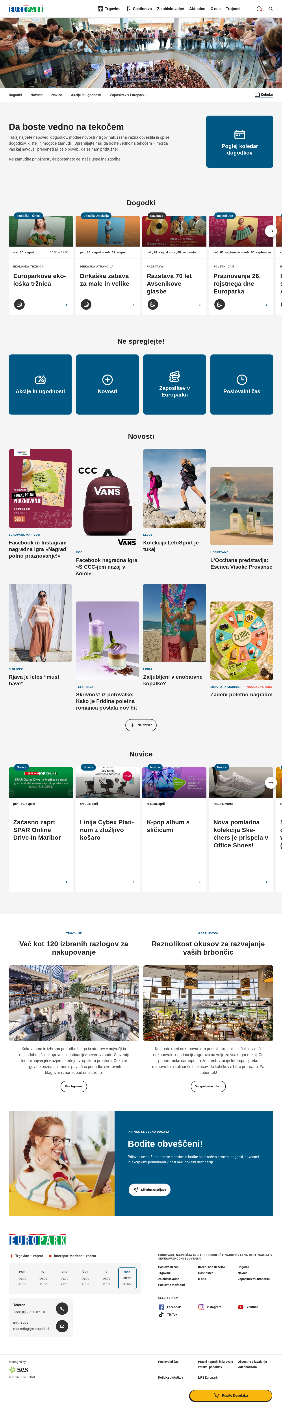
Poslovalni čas (168, 1361)
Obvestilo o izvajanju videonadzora (252, 1364)
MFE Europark (207, 1377)
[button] (271, 231)
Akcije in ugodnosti (86, 95)
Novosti (37, 95)
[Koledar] (19, 304)
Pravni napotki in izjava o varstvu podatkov (215, 1364)
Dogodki (15, 95)
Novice (56, 95)
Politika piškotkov (170, 1377)
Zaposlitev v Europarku (128, 95)
